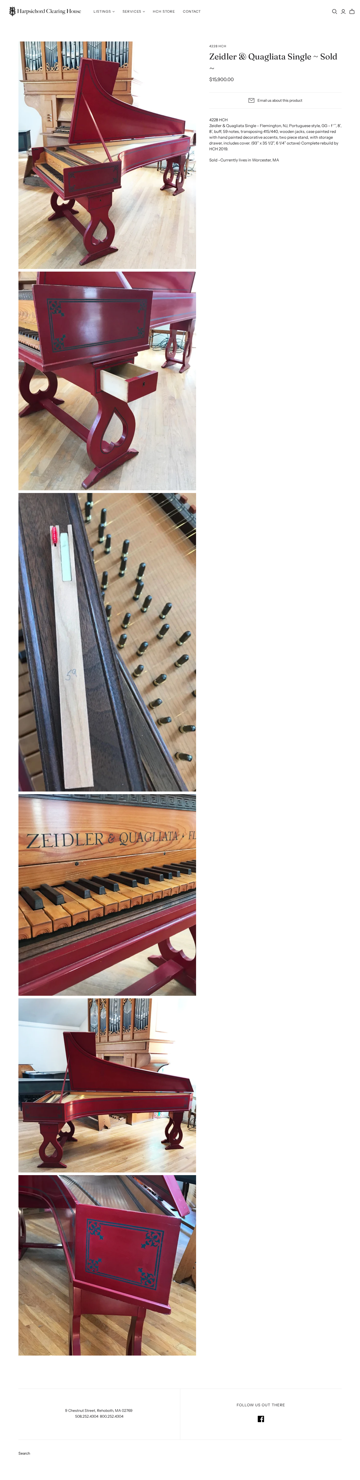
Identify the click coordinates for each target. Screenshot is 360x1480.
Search (24, 1453)
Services (132, 11)
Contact (192, 11)
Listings (102, 11)
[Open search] (334, 11)
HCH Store (164, 11)
